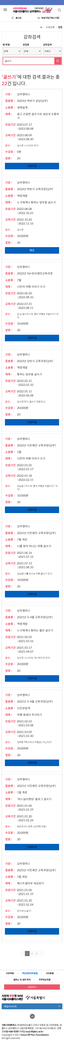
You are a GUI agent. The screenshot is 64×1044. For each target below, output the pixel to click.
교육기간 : (11, 135)
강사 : (8, 145)
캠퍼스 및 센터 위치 (22, 979)
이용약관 (10, 973)
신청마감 (32, 166)
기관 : (8, 94)
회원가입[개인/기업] (50, 17)
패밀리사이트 (16, 1006)
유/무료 (6, 44)
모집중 (26, 44)
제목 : (8, 114)
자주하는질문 (45, 979)
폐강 (32, 250)
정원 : (8, 158)
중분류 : (10, 101)
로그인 (18, 17)
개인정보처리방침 (30, 973)
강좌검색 (47, 44)
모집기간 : (11, 124)
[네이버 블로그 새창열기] (32, 1016)
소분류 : (10, 107)
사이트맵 (50, 973)
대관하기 (32, 987)
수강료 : (10, 152)
